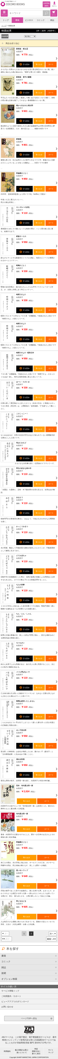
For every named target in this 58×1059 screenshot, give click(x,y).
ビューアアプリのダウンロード (15, 1001)
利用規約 (7, 1051)
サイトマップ (50, 1051)
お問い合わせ (7, 1007)
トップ (6, 20)
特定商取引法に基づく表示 (36, 1051)
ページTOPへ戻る (29, 1018)
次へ (52, 933)
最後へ (50, 939)
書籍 (17, 20)
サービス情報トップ (10, 991)
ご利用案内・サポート (11, 996)
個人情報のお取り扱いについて (21, 1051)
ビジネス (29, 20)
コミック (41, 20)
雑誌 (52, 20)
